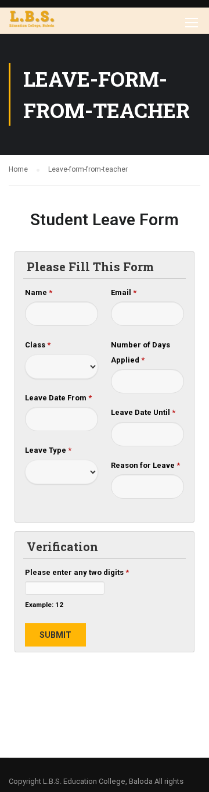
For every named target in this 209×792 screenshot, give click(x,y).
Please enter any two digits (77, 572)
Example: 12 (44, 605)
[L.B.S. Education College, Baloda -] (32, 21)
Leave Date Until (143, 412)
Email (123, 292)
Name (38, 292)
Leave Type (48, 450)
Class (38, 344)
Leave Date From (58, 397)
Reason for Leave (145, 465)
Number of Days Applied (140, 352)
